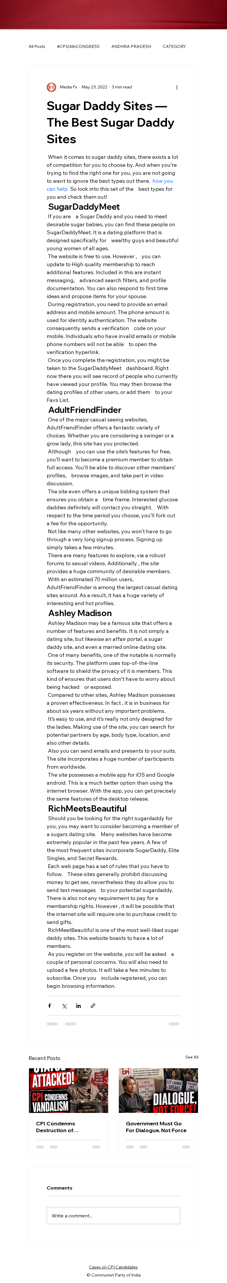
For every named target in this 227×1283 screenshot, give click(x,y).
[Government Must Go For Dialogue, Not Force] (158, 1090)
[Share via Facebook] (49, 1006)
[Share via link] (93, 1006)
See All (191, 1057)
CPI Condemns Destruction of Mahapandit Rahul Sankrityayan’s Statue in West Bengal (67, 1127)
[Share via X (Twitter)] (64, 1006)
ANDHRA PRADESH (131, 46)
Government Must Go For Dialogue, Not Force (156, 1127)
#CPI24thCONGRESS (78, 46)
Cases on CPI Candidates (113, 1267)
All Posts (37, 46)
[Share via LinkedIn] (78, 1006)
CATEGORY (174, 46)
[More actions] (176, 87)
